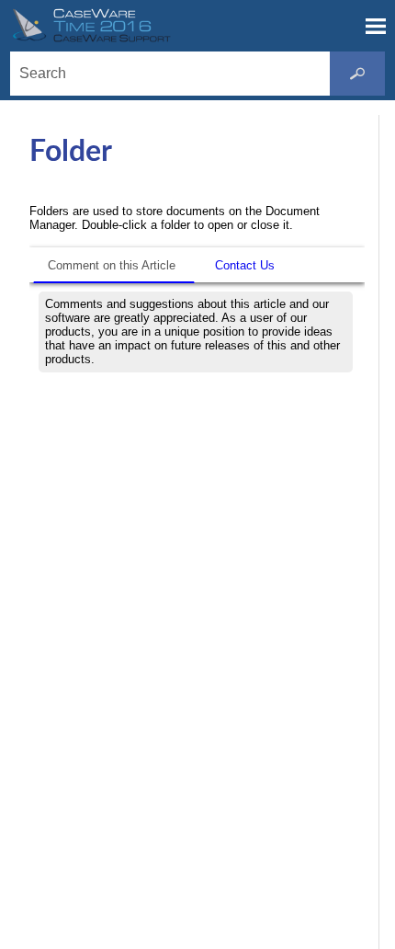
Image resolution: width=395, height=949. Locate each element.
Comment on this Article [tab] (111, 265)
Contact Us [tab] (245, 265)
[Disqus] (197, 611)
